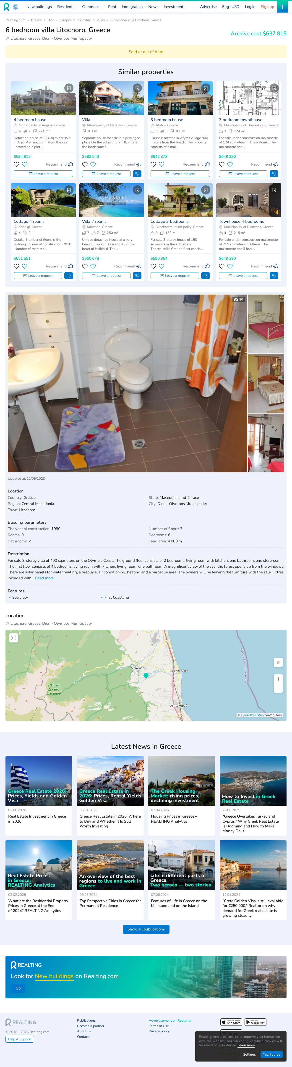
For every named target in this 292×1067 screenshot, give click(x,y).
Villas (100, 20)
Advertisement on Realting (170, 1020)
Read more (44, 578)
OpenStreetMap (252, 715)
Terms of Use (159, 1026)
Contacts (83, 1037)
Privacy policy (159, 1031)
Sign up (267, 6)
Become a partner (90, 1026)
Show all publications (146, 929)
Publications (86, 1020)
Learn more (246, 1045)
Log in (250, 6)
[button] (15, 7)
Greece (36, 20)
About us (84, 1031)
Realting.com (15, 20)
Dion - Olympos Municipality (69, 20)
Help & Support (19, 1039)
